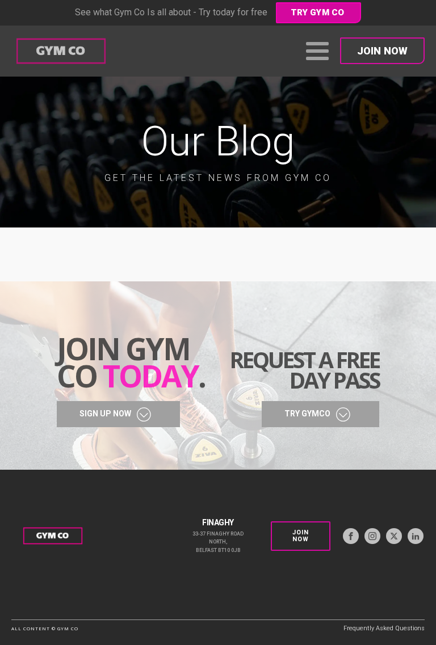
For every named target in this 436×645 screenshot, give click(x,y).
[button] (118, 414)
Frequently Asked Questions (384, 628)
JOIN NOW (382, 51)
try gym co (317, 12)
